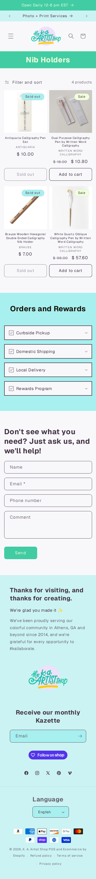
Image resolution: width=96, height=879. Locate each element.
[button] (11, 36)
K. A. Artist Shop (35, 849)
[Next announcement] (86, 16)
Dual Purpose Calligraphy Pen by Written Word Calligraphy (70, 142)
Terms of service (70, 856)
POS (52, 849)
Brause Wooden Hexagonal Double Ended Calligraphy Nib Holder (25, 238)
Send (20, 552)
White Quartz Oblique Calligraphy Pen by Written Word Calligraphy (70, 238)
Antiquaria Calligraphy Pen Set (25, 140)
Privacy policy (50, 864)
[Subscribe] (80, 736)
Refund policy (41, 856)
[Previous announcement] (9, 16)
